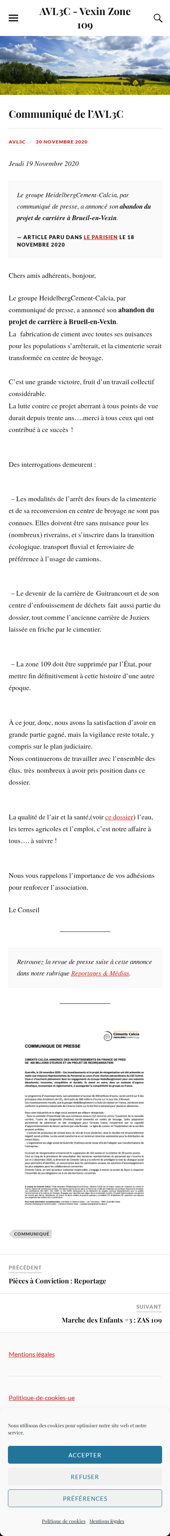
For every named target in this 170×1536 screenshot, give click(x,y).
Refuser (85, 1476)
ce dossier (119, 816)
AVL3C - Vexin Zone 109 (85, 17)
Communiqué (31, 1233)
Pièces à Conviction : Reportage (57, 1280)
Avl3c (17, 142)
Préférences (85, 1498)
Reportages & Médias (100, 972)
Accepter (85, 1455)
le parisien (101, 237)
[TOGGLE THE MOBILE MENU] (13, 18)
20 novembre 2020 (62, 142)
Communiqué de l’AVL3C (66, 113)
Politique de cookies (63, 1521)
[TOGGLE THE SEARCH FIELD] (157, 18)
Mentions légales (106, 1521)
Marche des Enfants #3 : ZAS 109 (112, 1319)
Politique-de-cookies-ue (42, 1397)
